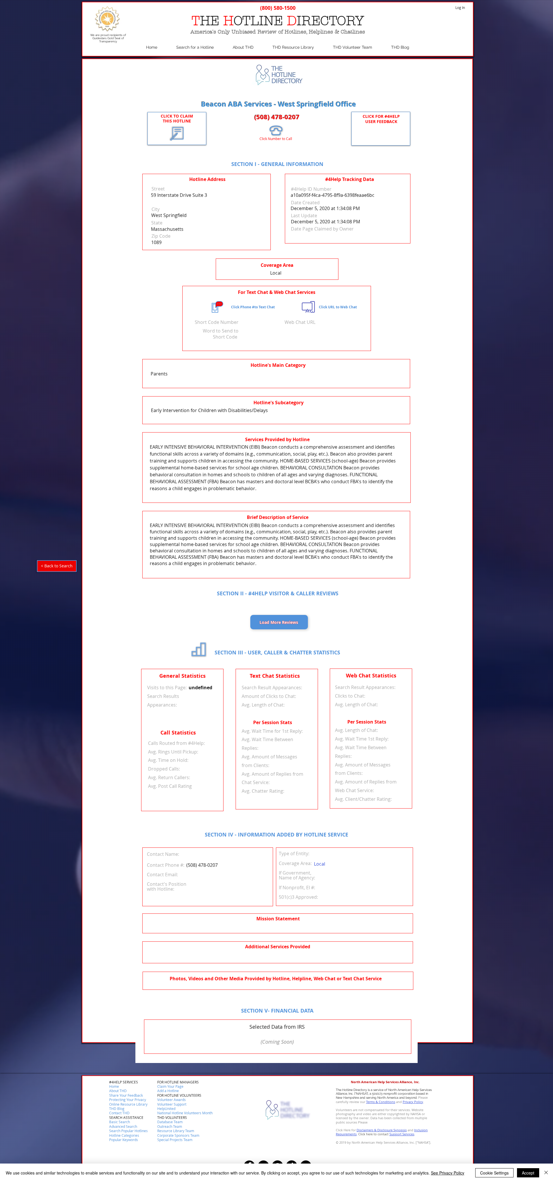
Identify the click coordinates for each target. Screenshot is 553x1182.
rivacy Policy (414, 1102)
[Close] (546, 1172)
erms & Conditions (381, 1102)
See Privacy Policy (447, 1173)
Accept (528, 1173)
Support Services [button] (401, 1134)
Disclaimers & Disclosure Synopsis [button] (382, 1130)
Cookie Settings (494, 1173)
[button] (119, 1113)
